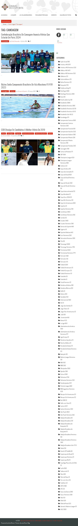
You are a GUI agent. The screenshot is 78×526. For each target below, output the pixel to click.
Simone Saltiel (6, 135)
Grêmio (62, 294)
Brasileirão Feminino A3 (67, 111)
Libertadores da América (67, 326)
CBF (61, 155)
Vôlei (61, 500)
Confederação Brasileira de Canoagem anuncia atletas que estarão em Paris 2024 (25, 36)
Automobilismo (64, 79)
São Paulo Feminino (66, 415)
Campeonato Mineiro (66, 137)
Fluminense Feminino (66, 253)
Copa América (64, 169)
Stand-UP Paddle (65, 451)
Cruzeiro (62, 221)
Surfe (50, 133)
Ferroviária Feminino (66, 238)
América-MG (64, 65)
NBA (61, 362)
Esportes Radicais (65, 232)
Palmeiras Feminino (66, 380)
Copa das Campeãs (66, 172)
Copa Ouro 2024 (65, 197)
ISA (61, 303)
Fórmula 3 (63, 262)
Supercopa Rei (64, 460)
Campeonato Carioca (66, 120)
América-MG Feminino (66, 67)
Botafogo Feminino (66, 94)
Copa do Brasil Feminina (67, 178)
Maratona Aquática (41, 133)
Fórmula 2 (63, 259)
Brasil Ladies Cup (65, 100)
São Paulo (63, 412)
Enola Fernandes (15, 41)
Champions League (66, 157)
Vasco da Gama (65, 492)
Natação (62, 354)
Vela (61, 498)
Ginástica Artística (28, 133)
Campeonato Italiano (66, 134)
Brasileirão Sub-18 (65, 114)
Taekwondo (63, 471)
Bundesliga (63, 117)
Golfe (61, 291)
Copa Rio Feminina (65, 200)
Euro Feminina (64, 235)
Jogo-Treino (63, 309)
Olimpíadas (5, 41)
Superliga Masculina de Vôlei (68, 463)
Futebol (62, 265)
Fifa (61, 241)
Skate (62, 448)
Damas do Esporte (22, 91)
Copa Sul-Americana (66, 203)
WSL (61, 509)
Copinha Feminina (65, 209)
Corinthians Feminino (66, 215)
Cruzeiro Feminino (65, 224)
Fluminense (63, 250)
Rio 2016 (62, 400)
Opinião (62, 371)
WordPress (11, 523)
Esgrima (18, 133)
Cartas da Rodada (65, 152)
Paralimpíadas (64, 383)
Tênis (61, 474)
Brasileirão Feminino (66, 106)
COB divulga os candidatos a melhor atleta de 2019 (23, 129)
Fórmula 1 (63, 256)
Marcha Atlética (65, 343)
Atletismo (63, 76)
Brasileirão (63, 103)
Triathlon (63, 483)
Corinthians (63, 212)
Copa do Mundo (65, 183)
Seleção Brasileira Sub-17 (67, 445)
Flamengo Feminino (66, 247)
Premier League (64, 386)
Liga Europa (63, 337)
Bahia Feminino (64, 82)
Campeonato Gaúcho (66, 132)
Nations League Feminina (67, 357)
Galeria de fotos (65, 15)
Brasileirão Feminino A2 (67, 109)
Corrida (62, 218)
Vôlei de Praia (64, 503)
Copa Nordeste (64, 194)
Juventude (63, 317)
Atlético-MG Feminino (66, 73)
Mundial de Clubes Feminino (68, 349)
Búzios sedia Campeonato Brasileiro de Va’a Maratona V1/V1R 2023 (27, 86)
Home (4, 24)
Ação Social (63, 62)
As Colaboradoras (26, 15)
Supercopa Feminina (66, 457)
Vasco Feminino (65, 495)
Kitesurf (62, 320)
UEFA (62, 486)
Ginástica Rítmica (65, 288)
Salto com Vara (64, 403)
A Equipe (13, 15)
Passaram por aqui (41, 15)
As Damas (4, 15)
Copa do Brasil (64, 175)
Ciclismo (62, 166)
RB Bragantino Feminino (67, 389)
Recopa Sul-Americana (67, 394)
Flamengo (63, 244)
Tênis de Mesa (64, 477)
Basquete (63, 85)
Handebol (63, 297)
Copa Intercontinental (66, 191)
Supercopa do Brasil (66, 454)
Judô (62, 314)
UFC (61, 489)
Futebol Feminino (65, 273)
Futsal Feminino (64, 282)
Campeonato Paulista (66, 146)
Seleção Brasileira (65, 418)
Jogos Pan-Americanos (67, 312)
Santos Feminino (65, 409)
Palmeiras (63, 377)
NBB (61, 365)
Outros (12, 91)
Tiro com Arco (64, 480)
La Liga (62, 323)
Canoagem (5, 91)
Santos (62, 406)
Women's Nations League (67, 506)
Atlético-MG (63, 70)
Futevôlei (63, 276)
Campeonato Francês (66, 129)
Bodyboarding (64, 88)
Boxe (3, 133)
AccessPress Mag (25, 523)
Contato (54, 15)
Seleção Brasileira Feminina (68, 434)
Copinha (62, 206)
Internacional (64, 300)
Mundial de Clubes (65, 346)
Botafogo (63, 91)
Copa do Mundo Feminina (67, 186)
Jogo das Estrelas (65, 306)
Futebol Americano (65, 268)
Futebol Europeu (65, 270)
